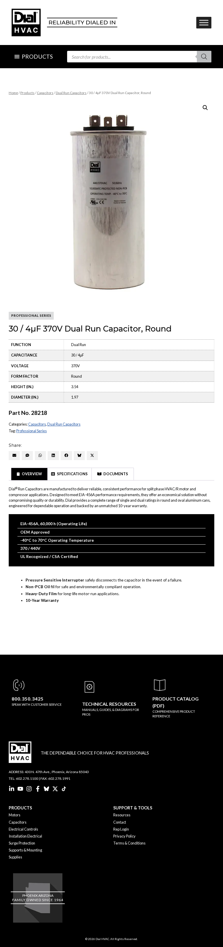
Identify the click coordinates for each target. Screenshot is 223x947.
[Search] (204, 56)
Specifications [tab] (72, 473)
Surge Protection (22, 843)
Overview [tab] (31, 473)
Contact (119, 822)
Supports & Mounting (25, 850)
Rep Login (121, 829)
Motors (14, 815)
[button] (205, 107)
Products (27, 93)
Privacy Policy (124, 836)
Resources (121, 815)
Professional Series (31, 431)
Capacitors (45, 93)
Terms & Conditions (129, 843)
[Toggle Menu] (203, 22)
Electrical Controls (23, 829)
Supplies (15, 857)
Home (13, 93)
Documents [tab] (115, 473)
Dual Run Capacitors (71, 93)
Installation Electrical (25, 836)
